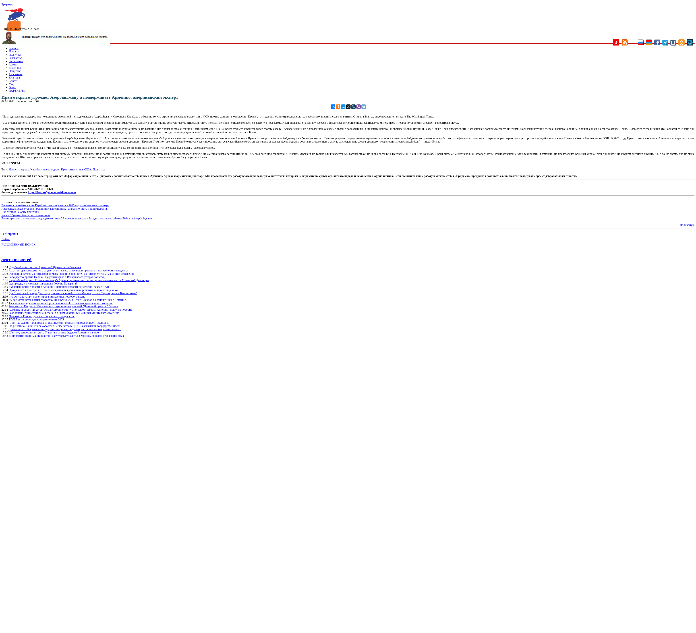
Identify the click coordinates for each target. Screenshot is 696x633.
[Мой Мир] (343, 106)
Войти (5, 239)
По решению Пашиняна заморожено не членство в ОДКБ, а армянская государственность (64, 325)
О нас (12, 87)
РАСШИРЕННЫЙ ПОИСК (18, 244)
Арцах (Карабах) (31, 169)
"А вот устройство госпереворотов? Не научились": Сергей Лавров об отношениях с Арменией (68, 299)
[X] (348, 106)
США (87, 169)
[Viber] (358, 106)
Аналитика (15, 74)
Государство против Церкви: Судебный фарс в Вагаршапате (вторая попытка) (57, 277)
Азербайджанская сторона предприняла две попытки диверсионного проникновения (54, 208)
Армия (13, 64)
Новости (14, 51)
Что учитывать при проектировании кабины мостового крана (47, 296)
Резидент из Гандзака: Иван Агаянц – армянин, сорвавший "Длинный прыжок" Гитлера (63, 306)
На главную (687, 224)
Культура (14, 77)
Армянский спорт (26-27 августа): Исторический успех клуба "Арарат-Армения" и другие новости (70, 309)
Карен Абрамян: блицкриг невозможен (25, 215)
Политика (15, 54)
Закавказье (15, 57)
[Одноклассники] (338, 106)
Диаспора (15, 67)
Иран (64, 169)
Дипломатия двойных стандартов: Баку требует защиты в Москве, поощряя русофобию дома (66, 335)
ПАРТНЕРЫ (17, 90)
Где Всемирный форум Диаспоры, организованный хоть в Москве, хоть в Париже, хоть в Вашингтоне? (73, 293)
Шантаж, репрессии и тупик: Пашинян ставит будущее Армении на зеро (54, 332)
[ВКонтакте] (333, 106)
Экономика (16, 61)
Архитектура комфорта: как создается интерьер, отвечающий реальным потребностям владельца (69, 270)
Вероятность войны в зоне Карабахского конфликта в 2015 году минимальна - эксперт (55, 205)
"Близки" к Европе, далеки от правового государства (41, 316)
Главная (13, 48)
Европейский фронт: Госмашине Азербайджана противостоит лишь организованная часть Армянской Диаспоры (79, 280)
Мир (11, 84)
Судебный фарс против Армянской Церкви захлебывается (45, 267)
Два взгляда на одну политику (20, 211)
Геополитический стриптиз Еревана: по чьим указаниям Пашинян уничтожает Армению (64, 312)
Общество (15, 71)
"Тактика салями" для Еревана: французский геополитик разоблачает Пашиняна (59, 322)
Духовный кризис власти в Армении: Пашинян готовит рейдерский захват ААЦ (59, 286)
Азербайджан (51, 169)
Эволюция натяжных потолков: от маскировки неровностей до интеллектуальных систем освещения (71, 273)
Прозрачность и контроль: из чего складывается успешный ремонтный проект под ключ (63, 290)
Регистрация (9, 234)
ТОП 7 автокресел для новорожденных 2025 (36, 319)
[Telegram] (363, 106)
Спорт (12, 80)
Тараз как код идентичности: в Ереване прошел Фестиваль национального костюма (61, 303)
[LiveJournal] (353, 106)
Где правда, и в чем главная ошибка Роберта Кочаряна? (43, 283)
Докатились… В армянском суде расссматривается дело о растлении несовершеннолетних (65, 329)
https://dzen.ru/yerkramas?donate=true (52, 192)
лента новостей (16, 259)
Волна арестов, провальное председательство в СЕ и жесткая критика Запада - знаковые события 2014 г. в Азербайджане (76, 218)
